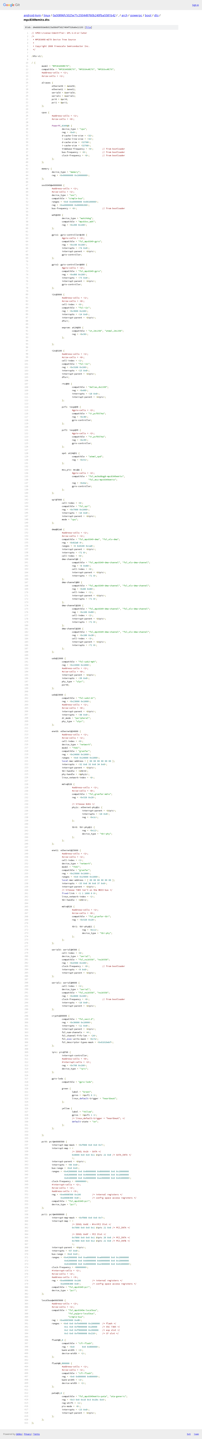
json (196, 1434)
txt (189, 1434)
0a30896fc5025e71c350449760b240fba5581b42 (84, 15)
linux (47, 15)
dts (156, 15)
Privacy (27, 1434)
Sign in (195, 4)
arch (125, 15)
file (88, 27)
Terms (36, 1434)
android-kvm (32, 15)
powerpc (136, 15)
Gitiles (19, 1434)
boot (148, 15)
